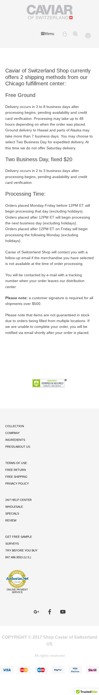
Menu (49, 33)
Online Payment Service (17, 591)
